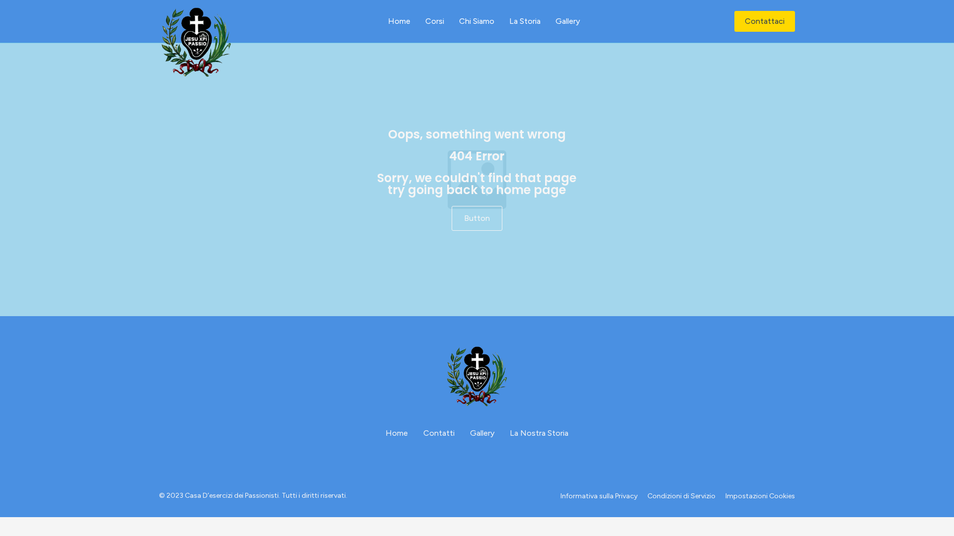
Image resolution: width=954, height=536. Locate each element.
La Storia (525, 21)
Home (399, 21)
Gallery (568, 21)
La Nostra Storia (539, 433)
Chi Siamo (476, 21)
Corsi (434, 21)
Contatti (439, 433)
